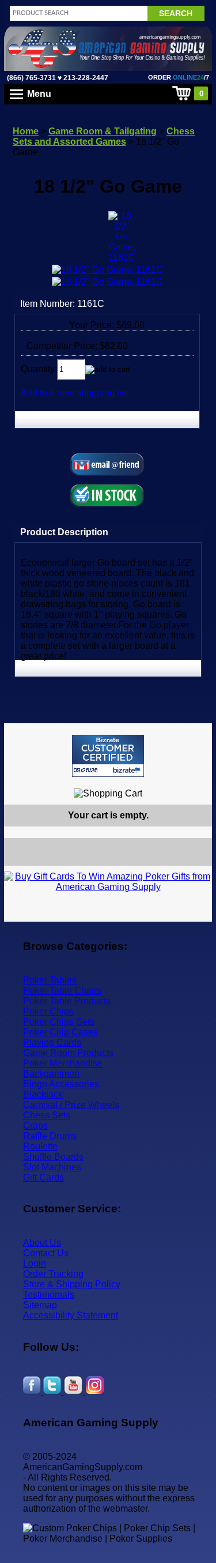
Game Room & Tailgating (102, 131)
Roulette (40, 1146)
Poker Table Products (67, 1001)
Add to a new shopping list (74, 393)
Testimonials (48, 1294)
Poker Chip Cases (60, 1032)
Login (34, 1263)
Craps (35, 1125)
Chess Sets (46, 1115)
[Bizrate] (196, 781)
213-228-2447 (85, 78)
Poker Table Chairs (62, 990)
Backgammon (51, 1074)
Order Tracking (53, 1274)
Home (26, 131)
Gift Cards (43, 1177)
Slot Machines (52, 1167)
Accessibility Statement (70, 1315)
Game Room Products (68, 1053)
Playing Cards (52, 1042)
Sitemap (40, 1305)
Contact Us (46, 1253)
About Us (42, 1243)
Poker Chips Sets (58, 1022)
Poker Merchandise (63, 1063)
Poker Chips (48, 1011)
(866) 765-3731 (31, 78)
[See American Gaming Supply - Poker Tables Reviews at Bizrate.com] (108, 756)
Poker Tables (50, 980)
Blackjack (43, 1094)
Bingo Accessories (61, 1084)
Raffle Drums (50, 1136)
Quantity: (39, 369)
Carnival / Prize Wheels (71, 1105)
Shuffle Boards (53, 1157)
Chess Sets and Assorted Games (104, 136)
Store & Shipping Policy (71, 1284)
